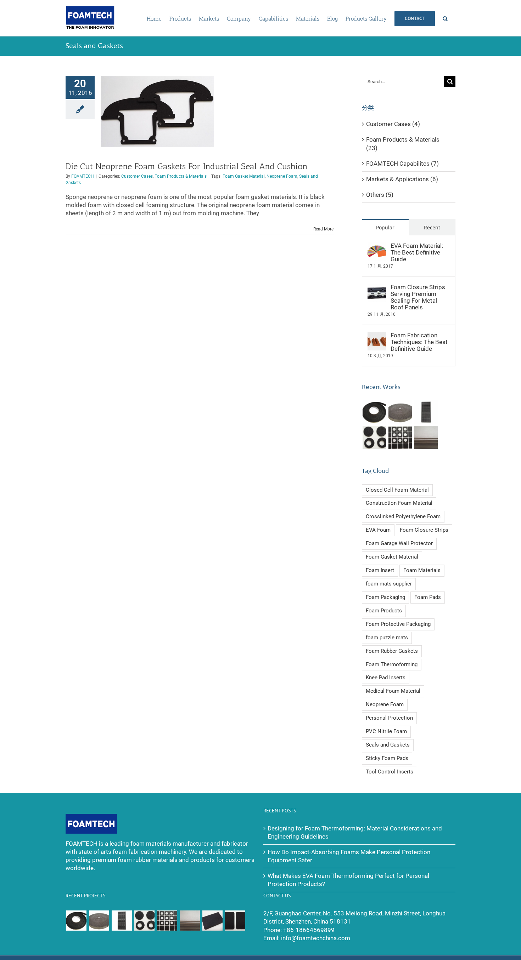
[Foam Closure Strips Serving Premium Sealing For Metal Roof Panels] (377, 288)
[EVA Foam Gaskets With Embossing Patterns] (374, 437)
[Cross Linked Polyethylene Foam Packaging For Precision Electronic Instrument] (426, 412)
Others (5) (379, 195)
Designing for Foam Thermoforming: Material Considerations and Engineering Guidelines (355, 832)
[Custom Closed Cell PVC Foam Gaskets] (400, 437)
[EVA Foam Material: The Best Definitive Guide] (377, 246)
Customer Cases (137, 176)
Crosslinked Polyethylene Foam (403, 516)
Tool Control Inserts (389, 771)
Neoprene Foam (282, 176)
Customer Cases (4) (393, 124)
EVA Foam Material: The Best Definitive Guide (417, 252)
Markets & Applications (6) (402, 179)
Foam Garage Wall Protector (399, 543)
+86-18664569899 (309, 930)
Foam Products (384, 610)
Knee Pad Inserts (385, 677)
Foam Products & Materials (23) (402, 143)
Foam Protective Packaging (398, 624)
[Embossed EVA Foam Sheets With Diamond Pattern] (426, 437)
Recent (432, 227)
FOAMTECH (82, 176)
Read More (323, 229)
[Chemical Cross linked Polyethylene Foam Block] (212, 920)
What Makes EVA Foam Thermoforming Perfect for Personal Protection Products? (348, 880)
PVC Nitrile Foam (386, 731)
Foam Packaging (385, 597)
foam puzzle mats (387, 637)
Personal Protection (389, 718)
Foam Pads (427, 597)
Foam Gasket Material (244, 176)
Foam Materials (422, 570)
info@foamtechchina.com (315, 938)
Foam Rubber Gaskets (392, 651)
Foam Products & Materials (181, 176)
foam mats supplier (389, 584)
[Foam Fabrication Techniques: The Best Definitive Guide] (377, 336)
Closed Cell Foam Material (397, 490)
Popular (385, 227)
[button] (445, 18)
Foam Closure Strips (424, 530)
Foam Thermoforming (392, 664)
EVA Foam (378, 530)
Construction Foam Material (399, 503)
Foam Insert (380, 570)
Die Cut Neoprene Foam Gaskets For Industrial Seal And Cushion (187, 166)
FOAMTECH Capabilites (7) (402, 163)
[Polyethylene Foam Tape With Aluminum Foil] (400, 412)
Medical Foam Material (393, 691)
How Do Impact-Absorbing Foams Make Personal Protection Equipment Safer (349, 856)
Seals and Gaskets (388, 745)
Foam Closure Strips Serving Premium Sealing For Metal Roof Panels (418, 297)
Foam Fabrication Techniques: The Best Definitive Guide (419, 342)
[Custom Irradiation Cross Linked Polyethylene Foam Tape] (374, 412)
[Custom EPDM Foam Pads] (235, 920)
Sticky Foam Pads (387, 758)
